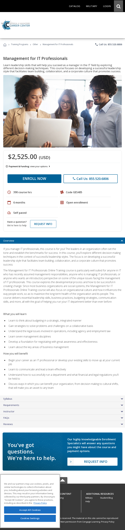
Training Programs (19, 44)
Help (87, 501)
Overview (8, 240)
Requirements (11, 405)
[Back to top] (62, 493)
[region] (30, 501)
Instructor (8, 411)
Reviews (8, 424)
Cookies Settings (30, 518)
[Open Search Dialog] (118, 6)
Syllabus (7, 398)
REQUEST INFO (43, 224)
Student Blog (106, 497)
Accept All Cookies (30, 510)
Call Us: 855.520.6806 (108, 44)
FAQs (6, 417)
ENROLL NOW (34, 178)
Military (89, 497)
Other (35, 44)
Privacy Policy (107, 521)
